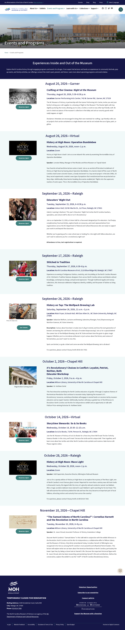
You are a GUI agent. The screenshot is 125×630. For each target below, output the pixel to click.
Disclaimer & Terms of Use (45, 625)
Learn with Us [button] (71, 8)
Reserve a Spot (24, 107)
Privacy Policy (60, 625)
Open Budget (71, 625)
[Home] (16, 7)
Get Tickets (24, 328)
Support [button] (94, 8)
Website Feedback (19, 625)
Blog (94, 2)
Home (6, 53)
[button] (121, 9)
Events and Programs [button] (55, 8)
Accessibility (31, 625)
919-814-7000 (17, 608)
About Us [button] (33, 8)
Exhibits (43, 8)
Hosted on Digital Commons (111, 625)
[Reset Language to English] (107, 2)
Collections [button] (84, 8)
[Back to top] (120, 571)
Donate (80, 2)
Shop (87, 2)
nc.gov (9, 625)
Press (101, 2)
